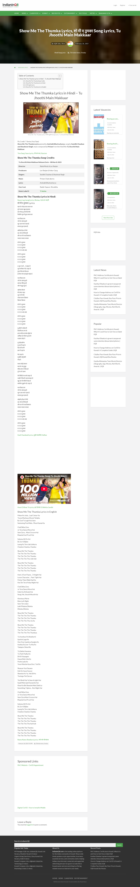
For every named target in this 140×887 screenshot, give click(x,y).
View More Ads (108, 218)
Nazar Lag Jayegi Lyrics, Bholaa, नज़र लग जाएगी (33, 200)
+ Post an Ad (132, 5)
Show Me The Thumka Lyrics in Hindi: (35, 83)
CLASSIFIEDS (34, 13)
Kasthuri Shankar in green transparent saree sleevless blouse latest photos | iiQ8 (107, 286)
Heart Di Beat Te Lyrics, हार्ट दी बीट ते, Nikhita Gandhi (35, 507)
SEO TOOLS (83, 13)
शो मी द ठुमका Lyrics (30, 85)
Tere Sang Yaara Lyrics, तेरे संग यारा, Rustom (32, 153)
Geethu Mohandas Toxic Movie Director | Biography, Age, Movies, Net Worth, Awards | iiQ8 (108, 306)
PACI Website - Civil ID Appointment (30, 765)
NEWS (24, 13)
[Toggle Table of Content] (59, 76)
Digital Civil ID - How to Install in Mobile (31, 808)
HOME (16, 13)
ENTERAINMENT (69, 13)
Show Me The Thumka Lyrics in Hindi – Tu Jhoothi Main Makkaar (40, 79)
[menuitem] (115, 5)
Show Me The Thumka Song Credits (35, 81)
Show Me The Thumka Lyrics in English (36, 87)
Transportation (111, 197)
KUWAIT (45, 13)
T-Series (43, 191)
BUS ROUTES (56, 13)
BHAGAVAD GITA (104, 13)
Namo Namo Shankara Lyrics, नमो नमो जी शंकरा (33, 740)
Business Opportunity (112, 172)
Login (115, 5)
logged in (29, 825)
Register (122, 5)
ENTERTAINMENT (81, 878)
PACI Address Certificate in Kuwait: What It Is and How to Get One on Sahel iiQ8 (108, 277)
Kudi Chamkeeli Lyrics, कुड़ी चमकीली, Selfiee (32, 435)
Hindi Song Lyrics (60, 53)
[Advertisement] (66, 5)
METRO (92, 13)
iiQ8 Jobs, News (59, 44)
